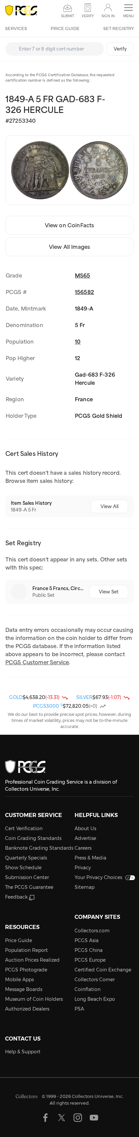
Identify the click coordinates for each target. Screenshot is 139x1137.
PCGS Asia (87, 940)
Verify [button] (88, 16)
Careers (83, 848)
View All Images (69, 247)
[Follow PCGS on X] (61, 1117)
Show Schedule (23, 868)
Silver (84, 697)
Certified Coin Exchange (103, 970)
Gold (16, 697)
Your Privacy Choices (98, 877)
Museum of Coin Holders (34, 999)
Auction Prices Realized (32, 960)
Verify (120, 49)
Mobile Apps (19, 979)
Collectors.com (92, 931)
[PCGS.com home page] (21, 11)
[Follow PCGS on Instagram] (78, 1117)
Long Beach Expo (95, 999)
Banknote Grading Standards (39, 848)
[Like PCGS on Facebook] (45, 1117)
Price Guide (65, 28)
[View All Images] (69, 170)
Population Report (26, 950)
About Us (85, 828)
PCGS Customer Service (37, 662)
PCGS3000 (48, 706)
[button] (128, 11)
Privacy (83, 868)
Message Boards (23, 989)
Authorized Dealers (27, 1009)
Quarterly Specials (26, 858)
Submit (67, 16)
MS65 (82, 275)
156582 (84, 292)
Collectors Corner (95, 979)
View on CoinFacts (69, 225)
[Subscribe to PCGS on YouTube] (94, 1117)
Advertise (85, 838)
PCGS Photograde (26, 970)
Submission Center (27, 877)
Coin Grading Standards (33, 838)
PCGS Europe (90, 960)
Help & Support (22, 1052)
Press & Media (90, 858)
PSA (79, 1009)
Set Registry (118, 28)
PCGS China (89, 950)
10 (78, 342)
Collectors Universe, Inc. (97, 1096)
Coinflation (88, 989)
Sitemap (84, 887)
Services (16, 28)
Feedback (16, 897)
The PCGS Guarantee (29, 887)
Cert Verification (24, 828)
